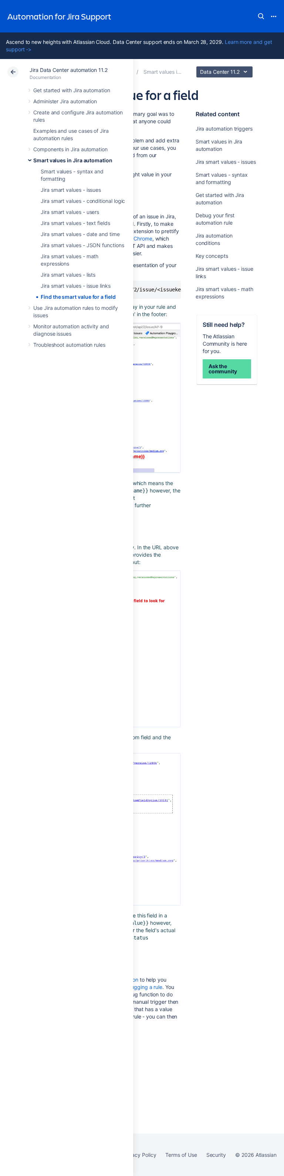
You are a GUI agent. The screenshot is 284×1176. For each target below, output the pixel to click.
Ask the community (223, 368)
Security (216, 1155)
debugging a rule (141, 987)
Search (261, 16)
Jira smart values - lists (68, 274)
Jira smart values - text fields (75, 223)
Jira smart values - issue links (76, 286)
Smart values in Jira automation (72, 160)
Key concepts (212, 256)
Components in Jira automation (70, 149)
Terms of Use (181, 1155)
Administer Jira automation (65, 101)
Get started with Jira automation (71, 90)
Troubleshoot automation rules (69, 345)
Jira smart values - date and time (80, 234)
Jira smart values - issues (71, 190)
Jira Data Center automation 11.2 (69, 70)
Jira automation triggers (224, 128)
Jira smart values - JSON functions (82, 245)
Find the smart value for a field (78, 297)
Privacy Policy (139, 1155)
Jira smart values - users (70, 212)
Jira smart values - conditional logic (83, 201)
